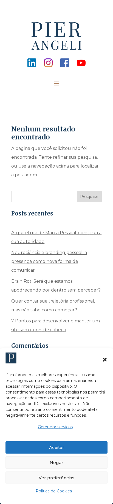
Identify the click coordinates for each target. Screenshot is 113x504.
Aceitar (56, 447)
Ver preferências (56, 477)
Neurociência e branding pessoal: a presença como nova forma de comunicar (49, 261)
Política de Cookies (54, 491)
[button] (105, 359)
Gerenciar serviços (55, 426)
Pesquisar (89, 196)
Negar (56, 462)
